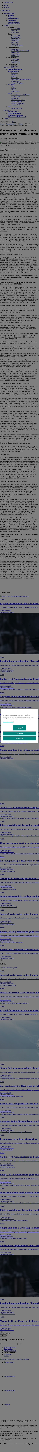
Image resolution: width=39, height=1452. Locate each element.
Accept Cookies (19, 738)
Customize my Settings (19, 727)
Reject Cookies (19, 733)
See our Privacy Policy (8, 721)
